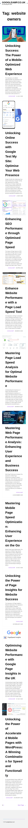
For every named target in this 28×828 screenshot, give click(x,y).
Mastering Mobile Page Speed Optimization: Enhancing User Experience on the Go (13, 524)
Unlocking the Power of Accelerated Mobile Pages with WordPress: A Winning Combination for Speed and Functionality (14, 747)
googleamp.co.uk (13, 2)
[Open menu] (27, 3)
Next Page (22, 805)
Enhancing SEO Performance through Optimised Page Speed (14, 233)
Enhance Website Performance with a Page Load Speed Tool (14, 300)
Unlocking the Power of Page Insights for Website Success (13, 587)
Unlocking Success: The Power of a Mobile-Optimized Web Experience (14, 60)
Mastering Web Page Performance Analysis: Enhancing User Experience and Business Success (14, 449)
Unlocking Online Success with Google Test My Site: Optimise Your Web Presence (12, 154)
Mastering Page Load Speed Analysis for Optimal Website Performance (14, 369)
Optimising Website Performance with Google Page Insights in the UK (14, 662)
